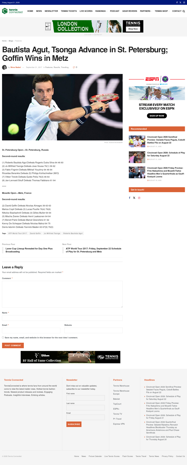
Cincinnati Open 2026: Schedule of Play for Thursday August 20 (163, 438)
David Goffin (35, 233)
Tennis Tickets (69, 11)
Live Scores (86, 11)
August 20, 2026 (155, 180)
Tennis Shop (161, 11)
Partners (145, 11)
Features (18, 41)
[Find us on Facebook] (177, 2)
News (39, 11)
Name (5, 312)
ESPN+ (116, 408)
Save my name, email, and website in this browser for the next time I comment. (41, 337)
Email (5, 325)
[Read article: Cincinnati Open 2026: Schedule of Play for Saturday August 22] (137, 157)
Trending (65, 67)
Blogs (11, 41)
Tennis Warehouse (121, 385)
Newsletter (51, 11)
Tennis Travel (141, 456)
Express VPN (119, 423)
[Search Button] (184, 11)
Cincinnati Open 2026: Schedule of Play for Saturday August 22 (166, 154)
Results (57, 67)
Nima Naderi (16, 67)
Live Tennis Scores (112, 456)
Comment (7, 278)
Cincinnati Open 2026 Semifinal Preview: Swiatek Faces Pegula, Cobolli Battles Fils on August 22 (166, 139)
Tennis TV (117, 413)
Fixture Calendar (95, 456)
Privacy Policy (167, 456)
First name (70, 393)
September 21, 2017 (34, 67)
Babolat (116, 398)
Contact (177, 11)
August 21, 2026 (155, 146)
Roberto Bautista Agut (73, 233)
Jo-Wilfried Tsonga (52, 233)
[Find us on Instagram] (184, 2)
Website (68, 325)
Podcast (114, 11)
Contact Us (180, 456)
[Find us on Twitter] (180, 2)
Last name (70, 403)
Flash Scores (127, 456)
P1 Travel (117, 418)
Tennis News (154, 456)
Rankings (100, 11)
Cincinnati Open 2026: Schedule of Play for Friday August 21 (163, 416)
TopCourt (117, 403)
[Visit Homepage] (12, 11)
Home (30, 11)
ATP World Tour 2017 (17, 233)
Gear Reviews (129, 11)
